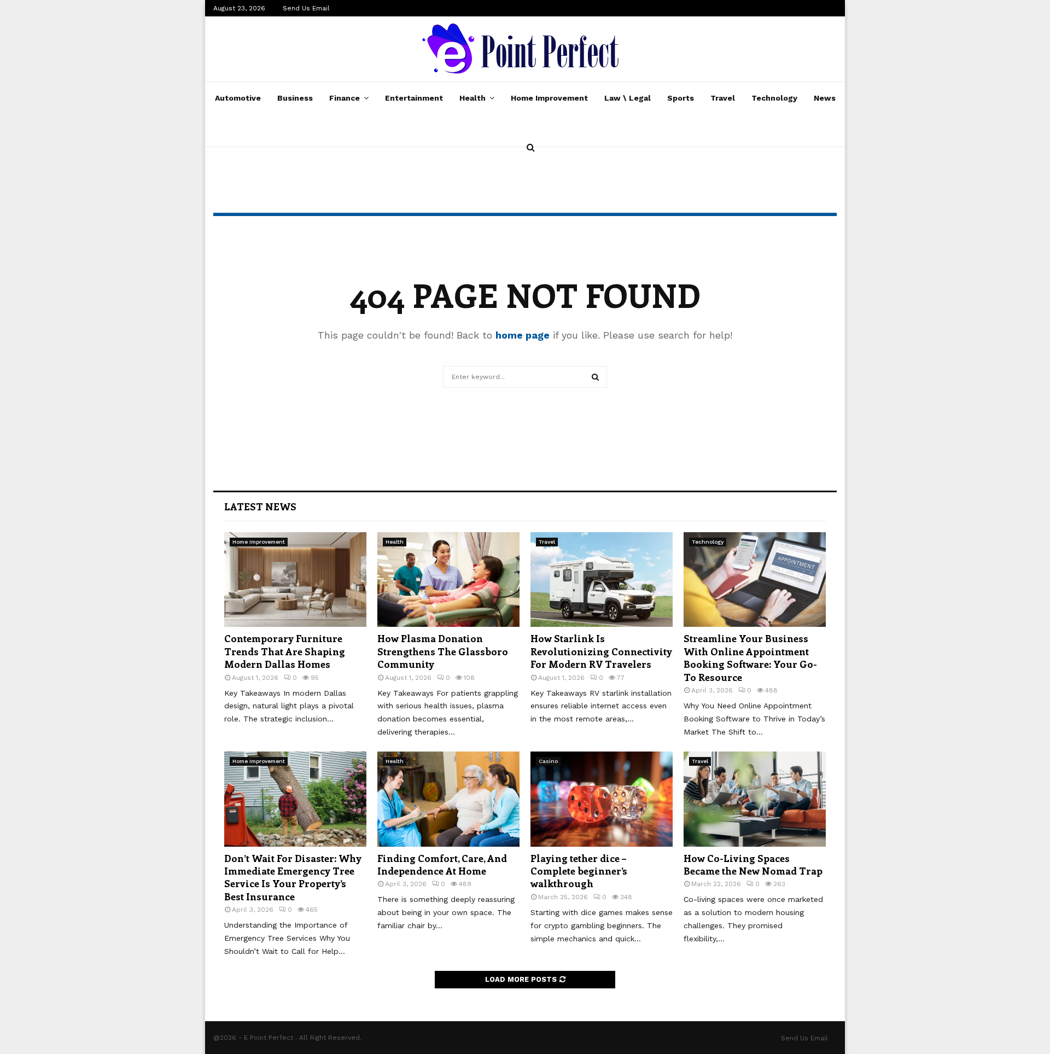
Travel (722, 98)
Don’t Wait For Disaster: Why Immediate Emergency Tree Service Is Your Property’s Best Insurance (292, 877)
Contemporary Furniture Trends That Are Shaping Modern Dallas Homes (284, 651)
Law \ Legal (627, 98)
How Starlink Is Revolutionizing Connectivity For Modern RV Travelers (601, 651)
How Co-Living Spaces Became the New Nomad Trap (753, 864)
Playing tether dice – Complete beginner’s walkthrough (578, 871)
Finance (344, 98)
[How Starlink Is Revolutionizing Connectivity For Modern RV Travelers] (601, 579)
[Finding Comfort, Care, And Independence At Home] (448, 799)
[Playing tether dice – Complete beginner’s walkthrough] (601, 799)
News (825, 98)
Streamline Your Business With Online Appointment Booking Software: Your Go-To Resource (750, 657)
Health (472, 98)
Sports (680, 98)
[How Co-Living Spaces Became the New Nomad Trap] (755, 799)
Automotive (238, 98)
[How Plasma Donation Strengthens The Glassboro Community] (448, 579)
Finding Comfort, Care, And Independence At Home (442, 864)
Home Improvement (549, 98)
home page (522, 335)
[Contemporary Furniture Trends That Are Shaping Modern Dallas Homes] (295, 579)
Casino (548, 761)
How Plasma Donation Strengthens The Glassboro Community (442, 651)
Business (295, 98)
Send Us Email (306, 8)
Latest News (260, 506)
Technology (774, 98)
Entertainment (414, 98)
